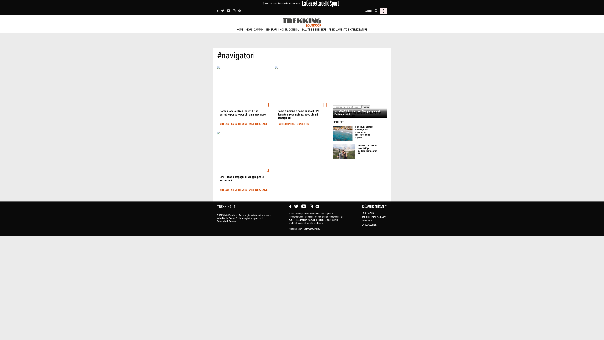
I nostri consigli (288, 29)
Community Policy (312, 229)
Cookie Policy (295, 229)
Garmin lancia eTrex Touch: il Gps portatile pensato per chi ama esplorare (243, 112)
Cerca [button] (366, 107)
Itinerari (271, 29)
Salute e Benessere (314, 29)
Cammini (259, 29)
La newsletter (369, 225)
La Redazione (368, 213)
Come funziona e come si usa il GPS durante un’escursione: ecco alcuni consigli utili (298, 114)
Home (240, 29)
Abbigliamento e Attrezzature (348, 29)
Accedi (368, 11)
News (249, 29)
